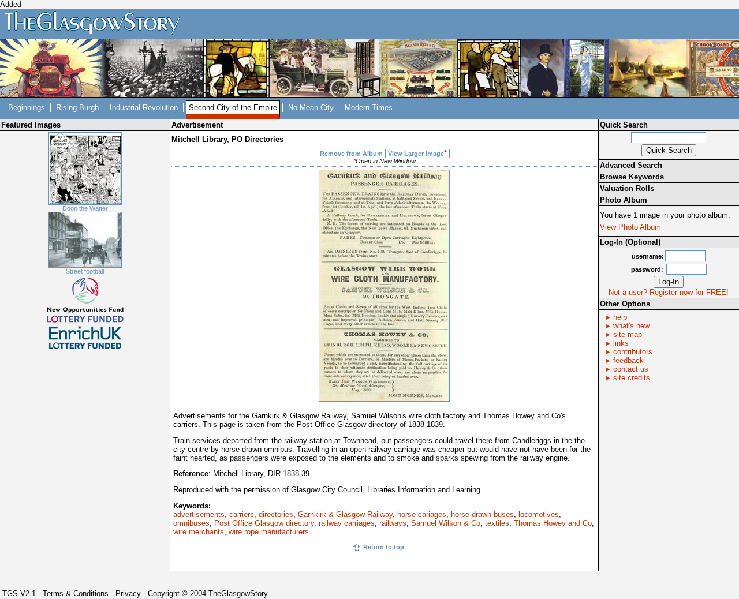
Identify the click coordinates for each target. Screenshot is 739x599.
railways (392, 523)
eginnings (26, 107)
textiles (497, 523)
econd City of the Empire (233, 107)
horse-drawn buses (482, 514)
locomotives (538, 514)
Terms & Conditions (76, 593)
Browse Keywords (632, 177)
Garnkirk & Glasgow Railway (345, 514)
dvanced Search (631, 165)
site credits (631, 377)
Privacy (128, 593)
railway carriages (347, 523)
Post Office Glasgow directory (264, 523)
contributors (632, 351)
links (621, 343)
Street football (85, 271)
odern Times (369, 107)
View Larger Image (416, 153)
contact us (630, 369)
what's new (631, 325)
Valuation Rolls (627, 188)
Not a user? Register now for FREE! (669, 292)
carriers (241, 514)
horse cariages (421, 514)
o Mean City (311, 107)
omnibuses (191, 523)
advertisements (199, 514)
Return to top (383, 547)
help (620, 317)
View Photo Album (630, 227)
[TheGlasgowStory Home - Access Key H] (96, 23)
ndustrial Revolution (144, 107)
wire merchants (198, 531)
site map (627, 334)
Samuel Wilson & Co (445, 523)
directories (276, 514)
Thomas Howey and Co (553, 523)
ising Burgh (77, 107)
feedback (628, 360)
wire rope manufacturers (269, 531)
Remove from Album (351, 153)
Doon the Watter (85, 208)
